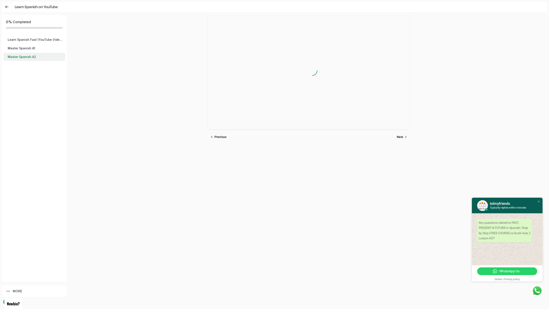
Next (400, 137)
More (17, 291)
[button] (34, 40)
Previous (220, 137)
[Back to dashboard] (7, 7)
